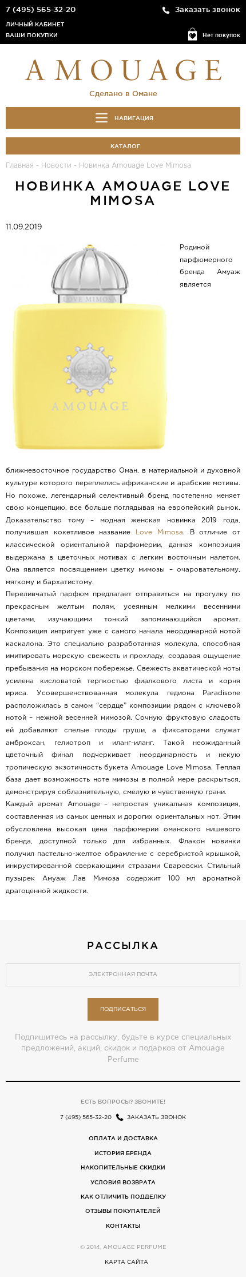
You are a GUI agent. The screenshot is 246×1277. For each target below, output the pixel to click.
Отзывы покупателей (123, 1211)
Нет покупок (221, 35)
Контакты (123, 1226)
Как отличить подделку (123, 1196)
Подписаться (123, 1009)
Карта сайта (126, 1262)
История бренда (123, 1153)
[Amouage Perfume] (123, 69)
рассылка (123, 945)
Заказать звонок (207, 9)
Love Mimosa (159, 532)
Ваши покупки (32, 35)
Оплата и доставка (123, 1138)
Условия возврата (123, 1182)
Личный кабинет (35, 24)
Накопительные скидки (123, 1167)
